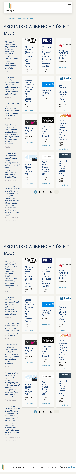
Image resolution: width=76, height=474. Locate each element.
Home (6, 18)
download (63, 67)
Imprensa (34, 467)
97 (51, 192)
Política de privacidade (48, 467)
